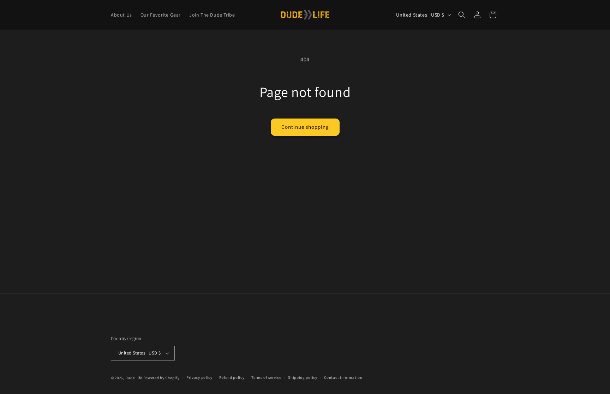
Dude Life (133, 377)
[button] (462, 15)
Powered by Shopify (161, 377)
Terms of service (266, 377)
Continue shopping (305, 126)
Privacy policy (199, 377)
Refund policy (231, 377)
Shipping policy (302, 377)
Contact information (343, 377)
